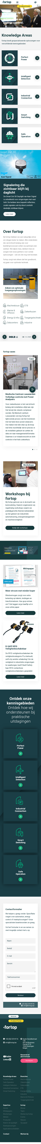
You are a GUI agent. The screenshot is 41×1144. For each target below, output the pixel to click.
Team (22, 1111)
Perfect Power (8, 1079)
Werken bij (24, 1134)
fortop (22, 1105)
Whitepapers (7, 1111)
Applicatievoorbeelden (11, 1129)
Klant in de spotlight (10, 1123)
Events (22, 1117)
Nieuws (30, 624)
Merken (5, 1117)
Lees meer (9, 214)
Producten (7, 1120)
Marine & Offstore (11, 311)
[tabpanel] (20, 185)
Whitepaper (28, 568)
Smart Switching (9, 1091)
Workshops (28, 465)
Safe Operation (8, 1082)
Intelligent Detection (10, 1085)
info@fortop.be (28, 1006)
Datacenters (12, 322)
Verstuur (21, 995)
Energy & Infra (13, 318)
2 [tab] (34, 449)
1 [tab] (32, 449)
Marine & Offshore (27, 1097)
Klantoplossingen (9, 1126)
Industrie (28, 322)
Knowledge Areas (9, 1076)
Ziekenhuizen (30, 311)
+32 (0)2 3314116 (28, 1004)
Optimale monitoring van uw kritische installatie (14, 287)
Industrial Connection (10, 1088)
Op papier (23, 1123)
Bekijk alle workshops (20, 528)
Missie (22, 1108)
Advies (5, 1108)
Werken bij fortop (26, 1114)
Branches (24, 1076)
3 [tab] (36, 449)
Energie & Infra (25, 1091)
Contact (6, 1134)
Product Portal (24, 6)
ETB (26, 305)
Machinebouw (13, 305)
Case (31, 359)
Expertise (6, 1105)
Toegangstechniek (31, 318)
